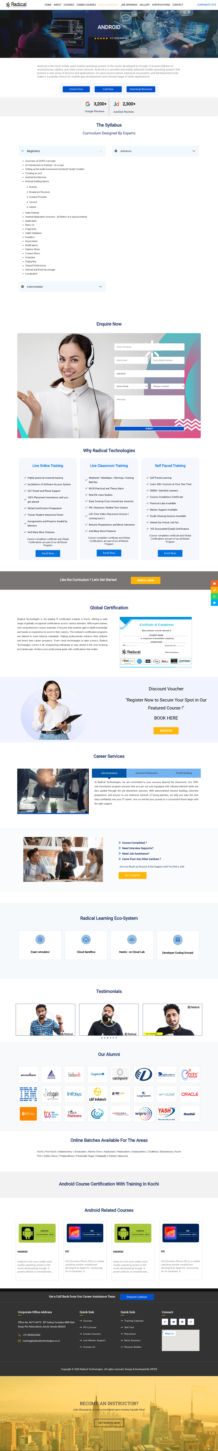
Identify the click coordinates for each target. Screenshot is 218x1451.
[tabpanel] (109, 705)
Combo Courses (86, 5)
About (57, 5)
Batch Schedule (108, 5)
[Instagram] (191, 1322)
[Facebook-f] (165, 1322)
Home (48, 5)
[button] (76, 89)
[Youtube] (173, 1322)
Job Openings (129, 5)
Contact (177, 5)
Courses (69, 5)
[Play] (45, 1019)
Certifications (161, 5)
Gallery (145, 5)
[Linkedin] (182, 1322)
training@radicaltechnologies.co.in (41, 1340)
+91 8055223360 (31, 1335)
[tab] (109, 773)
